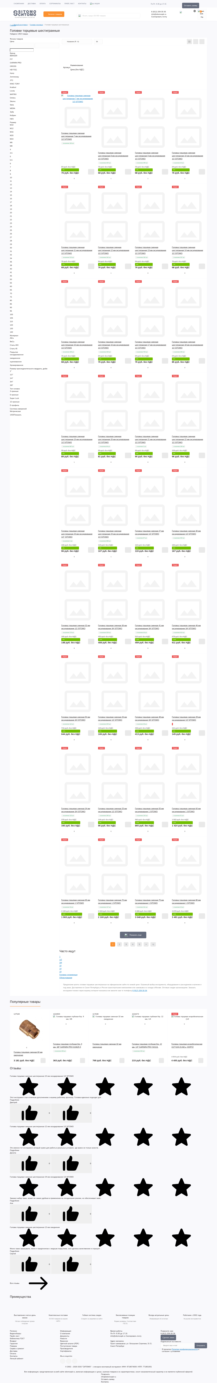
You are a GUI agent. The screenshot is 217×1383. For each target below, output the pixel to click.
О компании (19, 4)
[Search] (79, 15)
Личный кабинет (16, 1359)
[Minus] (57, 1070)
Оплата (43, 4)
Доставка (32, 4)
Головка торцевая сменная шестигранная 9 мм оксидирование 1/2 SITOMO (150, 156)
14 (60, 969)
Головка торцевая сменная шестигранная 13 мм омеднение (35, 1227)
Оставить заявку (190, 6)
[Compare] (92, 98)
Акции (97, 4)
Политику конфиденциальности (185, 1349)
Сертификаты (55, 4)
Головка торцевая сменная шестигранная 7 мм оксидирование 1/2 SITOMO (76, 136)
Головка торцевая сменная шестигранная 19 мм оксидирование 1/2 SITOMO (76, 439)
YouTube (68, 1361)
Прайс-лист (69, 4)
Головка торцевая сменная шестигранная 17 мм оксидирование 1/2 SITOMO (150, 345)
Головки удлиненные (68, 975)
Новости (63, 1338)
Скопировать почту (159, 17)
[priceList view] (189, 41)
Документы (64, 1336)
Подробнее (14, 1100)
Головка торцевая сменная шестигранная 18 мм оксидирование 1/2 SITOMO (187, 345)
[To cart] (91, 172)
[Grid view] (201, 41)
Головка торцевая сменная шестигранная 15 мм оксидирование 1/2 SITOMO (76, 345)
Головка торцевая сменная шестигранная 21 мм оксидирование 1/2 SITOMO (150, 439)
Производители (66, 1349)
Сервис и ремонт (17, 1349)
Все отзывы (14, 1283)
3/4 (60, 963)
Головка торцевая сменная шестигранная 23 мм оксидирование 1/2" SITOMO (76, 534)
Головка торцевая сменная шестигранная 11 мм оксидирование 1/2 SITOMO (76, 250)
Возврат (13, 1341)
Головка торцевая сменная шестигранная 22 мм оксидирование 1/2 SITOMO (187, 439)
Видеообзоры (15, 1333)
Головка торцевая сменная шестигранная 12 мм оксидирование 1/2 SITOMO (113, 250)
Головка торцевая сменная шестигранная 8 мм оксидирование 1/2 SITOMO (113, 156)
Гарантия (14, 1344)
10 (60, 966)
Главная (11, 25)
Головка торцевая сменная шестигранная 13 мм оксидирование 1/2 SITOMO (150, 250)
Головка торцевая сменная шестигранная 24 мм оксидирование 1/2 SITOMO (113, 534)
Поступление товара (68, 1346)
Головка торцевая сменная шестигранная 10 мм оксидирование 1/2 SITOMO (187, 156)
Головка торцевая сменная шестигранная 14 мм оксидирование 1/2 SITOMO (187, 250)
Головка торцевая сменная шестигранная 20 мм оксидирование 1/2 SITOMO (113, 439)
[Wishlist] (92, 187)
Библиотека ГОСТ (17, 1338)
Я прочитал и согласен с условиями (180, 1350)
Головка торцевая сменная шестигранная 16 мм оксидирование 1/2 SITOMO (113, 345)
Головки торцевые (36, 25)
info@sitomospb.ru (158, 14)
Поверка (13, 1346)
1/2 (60, 960)
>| (153, 944)
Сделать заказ (168, 1337)
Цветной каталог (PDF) (69, 1344)
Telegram (74, 1361)
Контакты (82, 4)
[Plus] (81, 1070)
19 (60, 972)
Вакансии (64, 1341)
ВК (62, 1361)
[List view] (195, 41)
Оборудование (65, 978)
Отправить (201, 1346)
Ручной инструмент (21, 25)
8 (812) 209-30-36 (158, 12)
